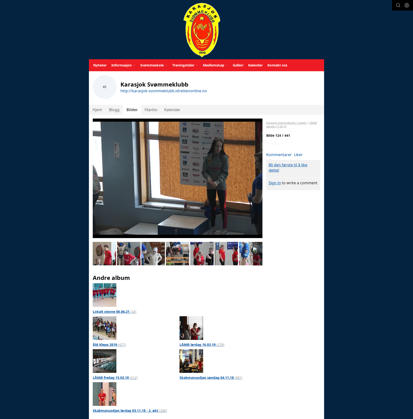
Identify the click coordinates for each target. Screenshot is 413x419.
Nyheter (100, 65)
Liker (298, 154)
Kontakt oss (277, 65)
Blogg (114, 109)
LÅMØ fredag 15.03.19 (115, 377)
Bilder (132, 109)
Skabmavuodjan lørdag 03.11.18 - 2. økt (130, 410)
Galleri (238, 65)
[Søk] (398, 5)
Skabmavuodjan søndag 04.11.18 (210, 377)
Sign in (275, 182)
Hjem (97, 109)
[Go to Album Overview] (104, 294)
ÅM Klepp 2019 (109, 344)
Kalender (255, 65)
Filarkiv (151, 109)
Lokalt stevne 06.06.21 (114, 311)
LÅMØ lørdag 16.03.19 (201, 344)
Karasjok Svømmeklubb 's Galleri (286, 123)
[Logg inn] (406, 5)
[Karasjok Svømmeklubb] (201, 30)
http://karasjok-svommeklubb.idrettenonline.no (163, 90)
